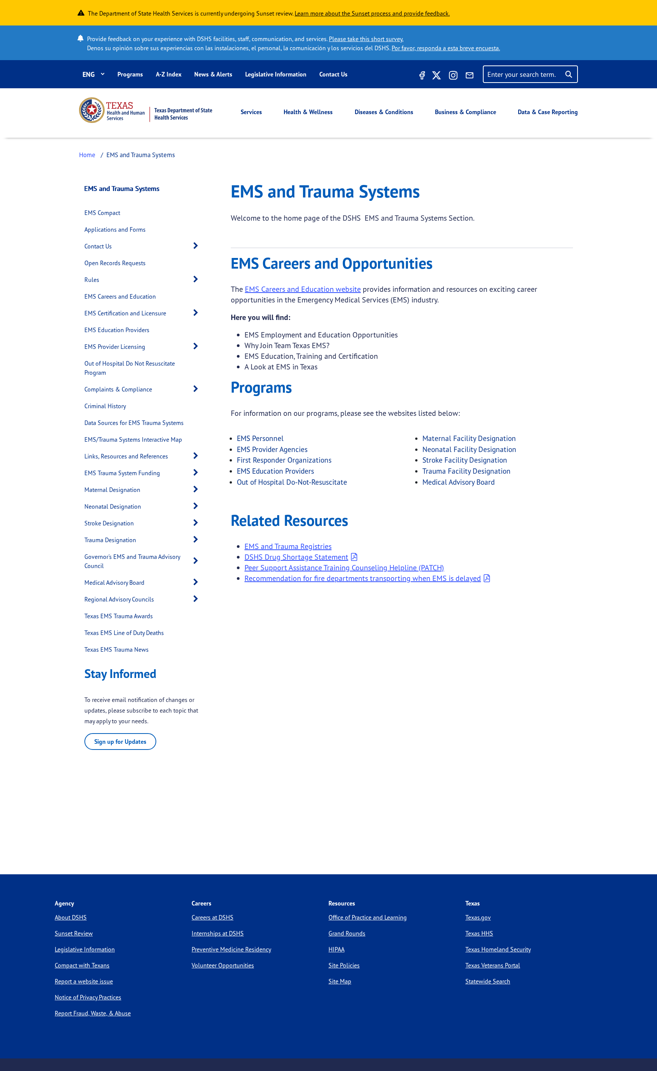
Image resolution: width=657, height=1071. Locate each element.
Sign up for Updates (120, 741)
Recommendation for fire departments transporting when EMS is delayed (362, 578)
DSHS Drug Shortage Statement (296, 557)
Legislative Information (275, 74)
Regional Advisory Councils (119, 599)
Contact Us (333, 74)
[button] (197, 246)
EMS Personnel (260, 438)
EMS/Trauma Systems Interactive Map (133, 439)
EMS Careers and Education (120, 296)
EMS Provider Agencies (272, 449)
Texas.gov (478, 917)
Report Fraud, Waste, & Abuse (93, 1013)
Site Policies (344, 965)
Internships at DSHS (218, 933)
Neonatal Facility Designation (469, 449)
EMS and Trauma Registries (288, 546)
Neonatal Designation (112, 506)
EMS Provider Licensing (114, 346)
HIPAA (336, 949)
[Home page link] (145, 110)
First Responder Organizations (284, 460)
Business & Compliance (465, 112)
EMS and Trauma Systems (122, 188)
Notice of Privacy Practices (88, 997)
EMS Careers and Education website (303, 289)
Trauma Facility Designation (466, 471)
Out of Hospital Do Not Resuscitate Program (129, 368)
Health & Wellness (308, 112)
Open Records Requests (115, 263)
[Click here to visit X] (436, 76)
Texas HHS (479, 933)
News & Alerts (213, 74)
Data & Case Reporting (548, 112)
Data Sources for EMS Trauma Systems (134, 422)
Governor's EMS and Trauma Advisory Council (132, 561)
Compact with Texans (82, 965)
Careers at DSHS (212, 917)
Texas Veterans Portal (492, 965)
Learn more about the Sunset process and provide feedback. (372, 13)
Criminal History (105, 406)
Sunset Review (74, 933)
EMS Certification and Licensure (125, 313)
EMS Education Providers (116, 330)
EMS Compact (102, 212)
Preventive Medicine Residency (231, 949)
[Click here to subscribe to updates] (469, 76)
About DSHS (71, 917)
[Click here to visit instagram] (453, 76)
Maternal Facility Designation (469, 438)
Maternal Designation (112, 489)
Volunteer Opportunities (223, 965)
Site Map (339, 981)
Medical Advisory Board (114, 582)
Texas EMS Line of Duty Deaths (124, 633)
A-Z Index (168, 74)
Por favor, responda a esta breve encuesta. (446, 48)
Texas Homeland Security (498, 949)
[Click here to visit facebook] (421, 76)
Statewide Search (487, 981)
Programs (130, 74)
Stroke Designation (109, 523)
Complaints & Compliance (118, 389)
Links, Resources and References (126, 456)
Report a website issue (84, 981)
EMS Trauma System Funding (122, 473)
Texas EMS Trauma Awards (118, 616)
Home (87, 155)
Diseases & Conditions (384, 112)
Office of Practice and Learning (367, 917)
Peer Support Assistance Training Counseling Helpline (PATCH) (344, 567)
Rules (91, 279)
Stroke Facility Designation (464, 460)
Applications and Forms (115, 229)
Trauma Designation (110, 540)
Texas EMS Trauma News (116, 649)
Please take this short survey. (366, 39)
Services (251, 112)
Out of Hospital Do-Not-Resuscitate (292, 482)
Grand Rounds (346, 933)
